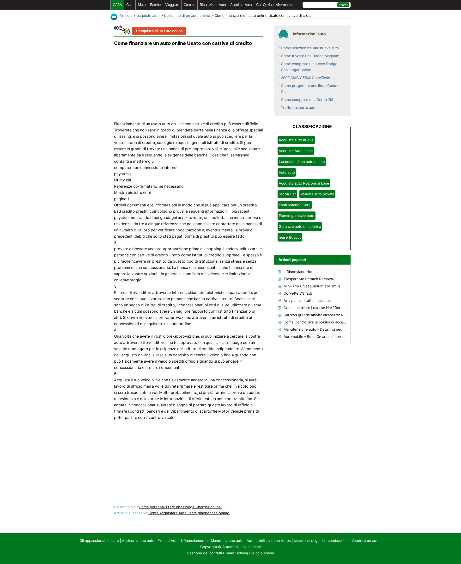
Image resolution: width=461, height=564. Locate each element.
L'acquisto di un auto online (187, 15)
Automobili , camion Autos (269, 540)
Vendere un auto (366, 540)
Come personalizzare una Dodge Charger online (180, 507)
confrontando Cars (294, 205)
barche (155, 4)
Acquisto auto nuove (296, 140)
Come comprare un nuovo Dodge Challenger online (309, 67)
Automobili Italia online (241, 547)
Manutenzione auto (227, 540)
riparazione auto (213, 4)
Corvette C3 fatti (298, 293)
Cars (129, 4)
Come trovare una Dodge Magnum (310, 56)
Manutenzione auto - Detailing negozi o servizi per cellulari (334, 329)
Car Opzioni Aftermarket (274, 4)
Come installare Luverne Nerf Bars (313, 307)
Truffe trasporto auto (298, 107)
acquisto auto (241, 4)
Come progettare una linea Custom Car (310, 88)
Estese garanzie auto (296, 215)
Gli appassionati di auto (99, 540)
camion (189, 4)
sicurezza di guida (309, 540)
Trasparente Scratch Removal (309, 279)
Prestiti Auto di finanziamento (183, 540)
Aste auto (287, 172)
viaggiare (172, 4)
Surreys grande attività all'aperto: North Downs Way (327, 315)
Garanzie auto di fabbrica (300, 226)
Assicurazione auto (138, 540)
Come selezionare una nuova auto (310, 48)
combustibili (338, 540)
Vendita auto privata (317, 194)
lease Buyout (290, 237)
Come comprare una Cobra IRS (307, 99)
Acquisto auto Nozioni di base (304, 183)
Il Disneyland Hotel (299, 271)
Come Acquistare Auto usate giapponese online (189, 513)
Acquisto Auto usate (296, 151)
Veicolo (126, 15)
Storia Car (287, 194)
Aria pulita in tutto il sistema (307, 300)
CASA (117, 4)
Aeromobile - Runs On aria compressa (316, 336)
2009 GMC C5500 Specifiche (305, 77)
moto (142, 4)
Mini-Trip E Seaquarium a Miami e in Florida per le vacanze (333, 286)
